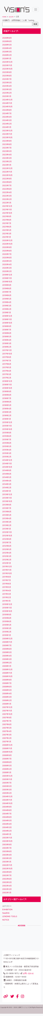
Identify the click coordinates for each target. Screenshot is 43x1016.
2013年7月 (6, 508)
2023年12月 (7, 130)
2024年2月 (7, 124)
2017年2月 (6, 378)
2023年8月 (7, 144)
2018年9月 (6, 326)
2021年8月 (6, 220)
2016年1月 (6, 419)
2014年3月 (6, 484)
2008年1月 (6, 704)
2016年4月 (6, 408)
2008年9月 (7, 680)
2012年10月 (7, 535)
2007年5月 (7, 728)
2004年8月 (7, 810)
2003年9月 (7, 844)
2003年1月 (6, 862)
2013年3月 (6, 522)
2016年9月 (6, 391)
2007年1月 (6, 741)
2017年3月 (6, 374)
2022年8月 (7, 182)
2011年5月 (6, 587)
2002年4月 (7, 886)
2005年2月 (7, 793)
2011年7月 (6, 580)
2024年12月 (7, 100)
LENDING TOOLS (9, 916)
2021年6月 (6, 227)
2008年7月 (7, 683)
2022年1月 (6, 202)
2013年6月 (6, 511)
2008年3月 (7, 697)
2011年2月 (6, 597)
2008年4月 (7, 693)
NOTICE (5, 920)
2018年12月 (7, 316)
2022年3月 (7, 196)
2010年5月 (6, 625)
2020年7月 (7, 254)
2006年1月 (6, 772)
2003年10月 (7, 841)
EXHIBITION (7, 909)
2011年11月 (6, 570)
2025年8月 (7, 75)
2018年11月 (7, 319)
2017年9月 (6, 357)
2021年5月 (6, 230)
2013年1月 (6, 529)
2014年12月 (7, 460)
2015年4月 (6, 450)
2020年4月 (7, 264)
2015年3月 (6, 453)
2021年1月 (6, 237)
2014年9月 (6, 470)
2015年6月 (6, 443)
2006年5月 (7, 765)
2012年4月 (6, 553)
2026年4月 (7, 48)
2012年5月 (6, 549)
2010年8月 (6, 618)
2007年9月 (7, 717)
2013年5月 (6, 515)
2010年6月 (6, 621)
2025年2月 (7, 93)
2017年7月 (6, 360)
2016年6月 (6, 402)
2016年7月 (6, 398)
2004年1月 (6, 834)
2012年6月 (6, 546)
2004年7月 (7, 813)
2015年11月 (7, 426)
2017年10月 (7, 354)
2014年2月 (6, 487)
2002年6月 (7, 879)
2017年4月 (6, 371)
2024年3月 (7, 120)
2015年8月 (6, 436)
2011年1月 (6, 601)
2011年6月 (6, 583)
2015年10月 (7, 429)
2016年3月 (6, 412)
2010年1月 (6, 635)
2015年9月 (6, 432)
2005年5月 (7, 786)
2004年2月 (7, 831)
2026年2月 (7, 55)
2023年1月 (6, 165)
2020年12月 (7, 240)
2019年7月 (6, 292)
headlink (6, 913)
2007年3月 (7, 735)
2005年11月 (7, 779)
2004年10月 (7, 803)
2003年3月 (7, 858)
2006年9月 (7, 755)
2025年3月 (7, 89)
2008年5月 (7, 690)
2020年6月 (7, 257)
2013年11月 (7, 498)
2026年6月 (7, 41)
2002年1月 (6, 892)
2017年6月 (6, 364)
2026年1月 (6, 58)
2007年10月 (7, 714)
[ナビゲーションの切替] (35, 9)
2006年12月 (7, 745)
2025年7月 (7, 79)
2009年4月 (7, 656)
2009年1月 (6, 666)
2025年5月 (7, 82)
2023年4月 (7, 154)
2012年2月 (6, 559)
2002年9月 (7, 872)
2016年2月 (6, 415)
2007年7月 (6, 721)
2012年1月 (6, 563)
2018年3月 (6, 343)
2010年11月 (7, 608)
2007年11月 (7, 710)
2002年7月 (7, 875)
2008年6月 (7, 686)
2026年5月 (7, 45)
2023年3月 (7, 158)
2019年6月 (6, 295)
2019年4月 (6, 302)
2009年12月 (7, 638)
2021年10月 (7, 213)
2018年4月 (6, 340)
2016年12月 (7, 381)
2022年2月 (7, 199)
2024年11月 (7, 103)
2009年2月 (7, 662)
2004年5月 (7, 820)
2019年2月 (6, 309)
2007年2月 (7, 738)
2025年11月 (7, 65)
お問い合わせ (28, 973)
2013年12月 (7, 494)
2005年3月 (7, 789)
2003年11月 (7, 837)
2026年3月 (7, 51)
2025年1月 (6, 96)
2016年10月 (7, 388)
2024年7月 (7, 113)
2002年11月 (7, 865)
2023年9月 (7, 141)
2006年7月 (7, 759)
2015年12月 (7, 422)
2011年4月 (6, 590)
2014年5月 (6, 477)
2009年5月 (7, 652)
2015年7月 (6, 439)
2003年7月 (7, 848)
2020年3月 (7, 268)
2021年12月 (7, 206)
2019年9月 (6, 285)
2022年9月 (7, 178)
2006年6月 (7, 762)
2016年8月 (6, 395)
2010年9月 (6, 614)
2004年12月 (7, 796)
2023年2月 (7, 161)
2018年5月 (6, 336)
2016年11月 (7, 384)
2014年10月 (7, 467)
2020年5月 (7, 261)
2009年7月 (7, 645)
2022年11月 (7, 172)
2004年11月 (7, 800)
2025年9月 (7, 72)
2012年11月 (7, 532)
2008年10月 (7, 676)
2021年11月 (7, 209)
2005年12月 (7, 776)
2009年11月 (7, 642)
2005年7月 (7, 783)
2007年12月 (7, 707)
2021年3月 (6, 233)
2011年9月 (6, 577)
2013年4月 (6, 518)
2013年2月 (6, 525)
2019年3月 (6, 305)
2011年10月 (7, 573)
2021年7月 (6, 223)
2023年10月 (7, 137)
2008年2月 (7, 700)
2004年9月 (7, 807)
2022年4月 (7, 192)
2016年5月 (6, 405)
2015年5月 (6, 446)
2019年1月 (6, 312)
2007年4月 (7, 731)
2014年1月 (6, 491)
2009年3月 (7, 659)
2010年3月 (6, 628)
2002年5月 (7, 882)
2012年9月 (6, 539)
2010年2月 (6, 632)
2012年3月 (6, 556)
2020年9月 (7, 247)
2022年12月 (7, 168)
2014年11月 (7, 463)
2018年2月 (6, 347)
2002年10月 (7, 868)
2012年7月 (6, 542)
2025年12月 (7, 62)
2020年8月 (7, 251)
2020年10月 (7, 244)
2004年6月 (7, 817)
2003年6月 (7, 851)
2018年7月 (6, 329)
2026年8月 (7, 38)
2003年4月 (7, 855)
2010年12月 (7, 604)
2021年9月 (6, 216)
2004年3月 (7, 827)
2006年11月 (7, 748)
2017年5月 (6, 367)
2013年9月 (6, 505)
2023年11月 (7, 134)
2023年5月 (7, 151)
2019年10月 (7, 281)
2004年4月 (7, 824)
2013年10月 (7, 501)
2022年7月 (7, 185)
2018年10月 (7, 323)
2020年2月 (7, 271)
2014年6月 (6, 474)
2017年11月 (7, 350)
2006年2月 (7, 769)
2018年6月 (6, 333)
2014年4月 (6, 481)
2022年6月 (7, 189)
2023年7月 (7, 148)
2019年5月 (6, 299)
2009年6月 (7, 649)
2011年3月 (6, 594)
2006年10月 (7, 752)
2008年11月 (7, 673)
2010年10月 (7, 611)
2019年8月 (6, 288)
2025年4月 (7, 86)
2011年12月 (7, 566)
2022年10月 (7, 175)
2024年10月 (7, 106)
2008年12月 (7, 669)
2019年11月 (7, 278)
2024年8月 (7, 110)
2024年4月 (7, 117)
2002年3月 (7, 889)
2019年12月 (7, 275)
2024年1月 (6, 127)
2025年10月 (7, 69)
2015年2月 (6, 456)
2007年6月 (7, 724)
